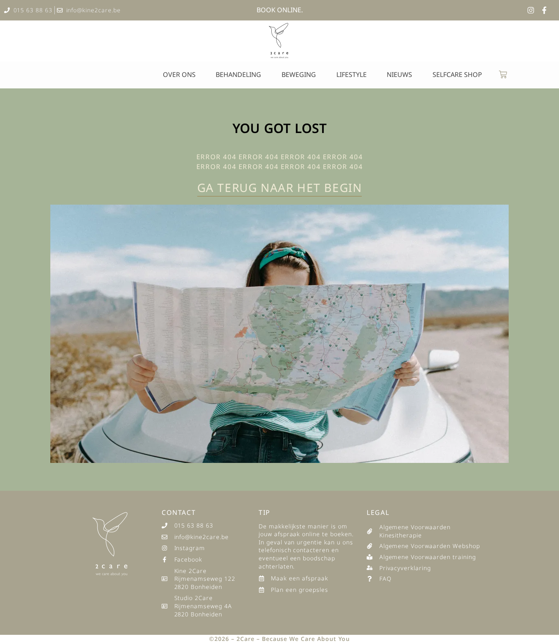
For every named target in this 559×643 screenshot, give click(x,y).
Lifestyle (351, 74)
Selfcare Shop (457, 74)
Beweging (299, 74)
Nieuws (399, 74)
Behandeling (238, 74)
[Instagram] (530, 10)
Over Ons (179, 74)
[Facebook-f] (544, 10)
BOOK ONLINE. (280, 9)
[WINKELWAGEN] (502, 74)
